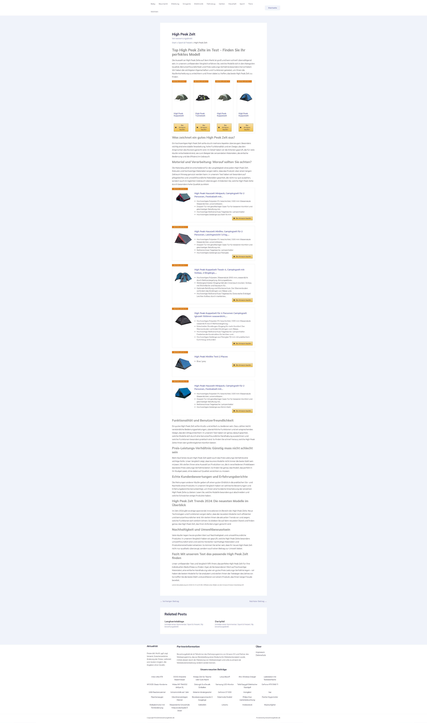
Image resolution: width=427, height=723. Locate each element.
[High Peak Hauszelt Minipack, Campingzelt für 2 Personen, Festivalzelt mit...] (183, 198)
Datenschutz (261, 655)
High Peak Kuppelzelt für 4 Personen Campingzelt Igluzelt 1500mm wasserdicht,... (220, 315)
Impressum (260, 652)
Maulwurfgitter (270, 705)
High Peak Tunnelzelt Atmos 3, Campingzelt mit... (201, 114)
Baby (153, 4)
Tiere (250, 4)
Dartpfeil (220, 621)
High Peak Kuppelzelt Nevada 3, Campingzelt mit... (179, 114)
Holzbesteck (247, 705)
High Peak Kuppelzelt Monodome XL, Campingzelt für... (246, 114)
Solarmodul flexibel (224, 697)
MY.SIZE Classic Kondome (157, 684)
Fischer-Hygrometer (270, 697)
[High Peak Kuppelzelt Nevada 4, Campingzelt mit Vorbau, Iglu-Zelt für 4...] (224, 97)
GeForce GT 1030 (225, 692)
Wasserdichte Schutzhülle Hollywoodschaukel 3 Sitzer (180, 708)
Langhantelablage (174, 621)
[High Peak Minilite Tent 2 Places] (183, 364)
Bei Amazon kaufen (182, 127)
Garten (222, 4)
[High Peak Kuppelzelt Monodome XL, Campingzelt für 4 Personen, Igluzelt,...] (246, 97)
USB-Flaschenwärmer (157, 692)
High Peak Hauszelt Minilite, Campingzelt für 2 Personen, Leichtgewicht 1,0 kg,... (218, 233)
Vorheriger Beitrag (169, 601)
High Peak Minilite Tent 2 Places (211, 356)
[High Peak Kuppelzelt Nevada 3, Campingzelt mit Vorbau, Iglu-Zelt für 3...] (181, 97)
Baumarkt (163, 4)
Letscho (225, 705)
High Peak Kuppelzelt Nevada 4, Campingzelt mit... (223, 114)
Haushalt (232, 4)
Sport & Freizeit (194, 624)
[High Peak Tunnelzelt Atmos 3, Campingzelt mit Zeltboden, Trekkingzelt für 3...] (202, 97)
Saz (270, 692)
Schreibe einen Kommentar (175, 624)
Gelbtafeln (202, 705)
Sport (242, 4)
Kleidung (175, 4)
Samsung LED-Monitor (225, 684)
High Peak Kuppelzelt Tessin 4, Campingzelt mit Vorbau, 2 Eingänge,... (219, 271)
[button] (272, 7)
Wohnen (154, 12)
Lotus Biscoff (225, 677)
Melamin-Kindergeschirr (202, 692)
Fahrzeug (211, 4)
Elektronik (198, 4)
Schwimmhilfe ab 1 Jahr (180, 692)
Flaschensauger (157, 697)
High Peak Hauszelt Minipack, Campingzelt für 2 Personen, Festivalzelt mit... (219, 195)
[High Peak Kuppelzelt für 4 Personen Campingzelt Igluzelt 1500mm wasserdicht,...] (183, 320)
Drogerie (187, 4)
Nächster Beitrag (258, 601)
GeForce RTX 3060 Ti (270, 684)
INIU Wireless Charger (247, 677)
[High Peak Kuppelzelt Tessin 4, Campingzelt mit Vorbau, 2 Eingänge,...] (183, 277)
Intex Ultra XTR (157, 677)
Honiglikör (247, 692)
